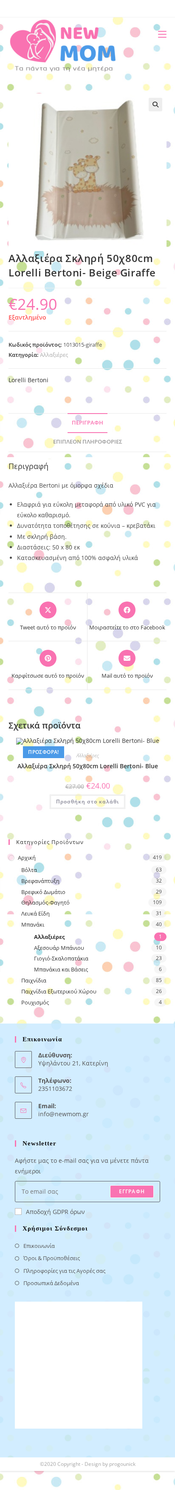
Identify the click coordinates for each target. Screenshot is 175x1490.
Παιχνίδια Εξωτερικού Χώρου (58, 991)
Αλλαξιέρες (54, 355)
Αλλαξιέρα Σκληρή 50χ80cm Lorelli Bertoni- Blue (87, 766)
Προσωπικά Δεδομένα (51, 1283)
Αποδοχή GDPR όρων (55, 1212)
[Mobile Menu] (159, 34)
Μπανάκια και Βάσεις (61, 969)
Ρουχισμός (35, 1002)
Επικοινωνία (39, 1246)
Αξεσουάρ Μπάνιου (59, 948)
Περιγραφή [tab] (87, 422)
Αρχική (27, 857)
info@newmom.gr (63, 1114)
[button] (155, 104)
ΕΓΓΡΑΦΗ (132, 1191)
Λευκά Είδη (35, 913)
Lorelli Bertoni (28, 380)
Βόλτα (29, 870)
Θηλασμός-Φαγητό (45, 902)
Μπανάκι (32, 924)
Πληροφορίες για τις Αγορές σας (64, 1271)
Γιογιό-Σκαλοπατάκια (61, 958)
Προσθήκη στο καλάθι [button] (87, 801)
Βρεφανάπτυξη (40, 881)
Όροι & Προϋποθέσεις (51, 1258)
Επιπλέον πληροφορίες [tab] (87, 441)
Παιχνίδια (33, 980)
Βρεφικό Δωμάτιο (43, 892)
